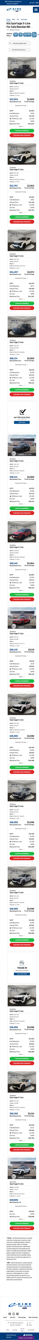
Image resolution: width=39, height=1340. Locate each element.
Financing (22, 1317)
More (21, 126)
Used (5, 1317)
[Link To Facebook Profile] (10, 1314)
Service (12, 1317)
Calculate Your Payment (22, 135)
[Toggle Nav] (36, 10)
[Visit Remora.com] (27, 1335)
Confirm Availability (22, 130)
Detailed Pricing (20, 105)
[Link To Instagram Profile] (17, 1314)
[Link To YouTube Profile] (14, 1314)
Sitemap (14, 1330)
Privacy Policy (22, 1330)
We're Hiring (33, 1317)
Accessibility (31, 1330)
